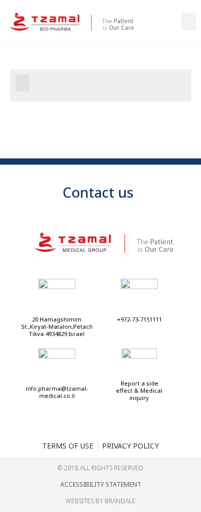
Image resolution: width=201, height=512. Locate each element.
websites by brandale (100, 501)
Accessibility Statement (100, 484)
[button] (188, 21)
